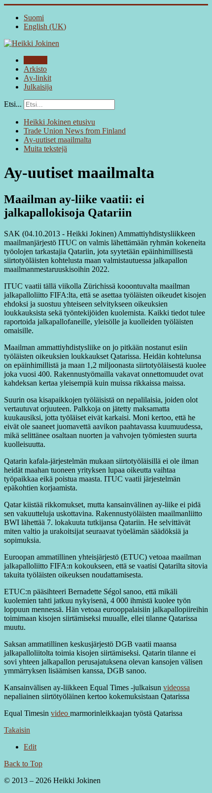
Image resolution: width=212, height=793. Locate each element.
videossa (176, 687)
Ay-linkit (37, 78)
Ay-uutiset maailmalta (57, 139)
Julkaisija (38, 87)
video (60, 713)
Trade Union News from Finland (75, 131)
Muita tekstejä (45, 148)
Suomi (34, 17)
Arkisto (35, 69)
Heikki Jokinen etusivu (59, 122)
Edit (30, 747)
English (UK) (45, 26)
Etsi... (13, 104)
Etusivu (35, 60)
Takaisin (17, 730)
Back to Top (23, 763)
